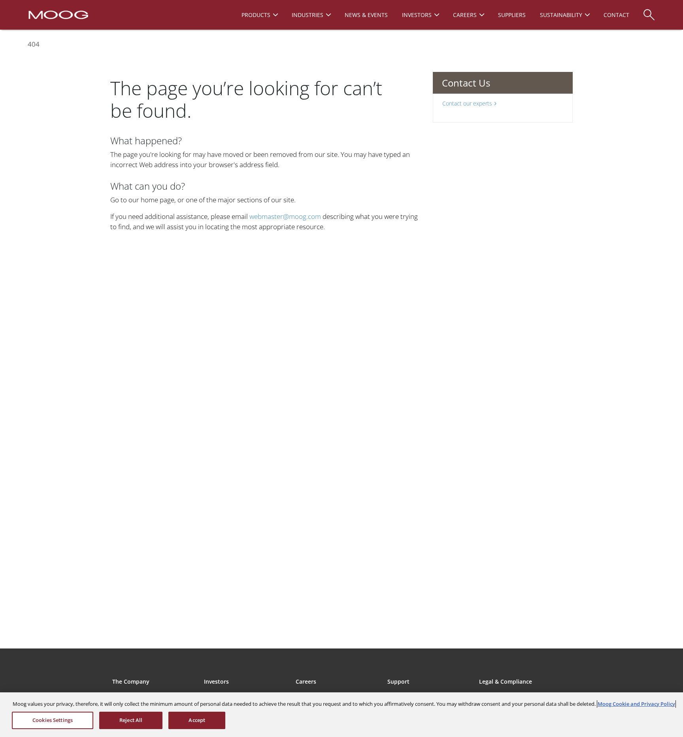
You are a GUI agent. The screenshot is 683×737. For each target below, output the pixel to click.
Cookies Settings (52, 720)
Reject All (130, 720)
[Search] (649, 11)
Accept (197, 720)
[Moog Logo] (57, 14)
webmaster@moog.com (285, 216)
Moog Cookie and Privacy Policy (636, 703)
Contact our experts (467, 103)
